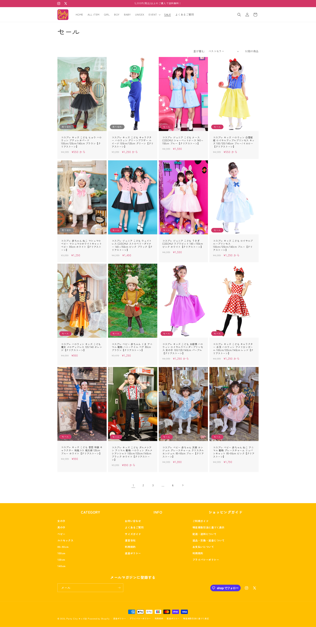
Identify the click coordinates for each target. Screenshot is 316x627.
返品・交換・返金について (209, 540)
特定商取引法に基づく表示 (209, 527)
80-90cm (62, 547)
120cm (61, 559)
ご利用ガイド (201, 521)
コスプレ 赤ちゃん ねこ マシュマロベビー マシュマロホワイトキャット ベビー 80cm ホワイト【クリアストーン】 (81, 245)
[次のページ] (183, 485)
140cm (61, 566)
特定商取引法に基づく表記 (196, 618)
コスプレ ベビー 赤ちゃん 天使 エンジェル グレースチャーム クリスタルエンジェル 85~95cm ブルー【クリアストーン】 (183, 452)
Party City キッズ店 (76, 618)
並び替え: (199, 51)
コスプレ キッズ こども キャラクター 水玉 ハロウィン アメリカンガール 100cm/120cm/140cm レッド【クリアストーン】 (233, 349)
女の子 (61, 521)
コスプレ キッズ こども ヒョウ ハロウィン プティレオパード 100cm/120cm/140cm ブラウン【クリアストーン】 (81, 142)
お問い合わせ (133, 521)
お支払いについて (203, 547)
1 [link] (133, 485)
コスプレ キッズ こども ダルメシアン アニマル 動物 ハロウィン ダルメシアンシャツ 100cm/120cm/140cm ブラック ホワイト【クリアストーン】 (132, 453)
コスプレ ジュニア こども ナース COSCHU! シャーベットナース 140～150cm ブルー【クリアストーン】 (182, 140)
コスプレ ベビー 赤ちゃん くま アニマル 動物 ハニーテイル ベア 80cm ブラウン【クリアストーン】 (132, 347)
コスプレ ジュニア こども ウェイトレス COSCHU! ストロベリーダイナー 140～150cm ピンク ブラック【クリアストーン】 (132, 245)
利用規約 (130, 547)
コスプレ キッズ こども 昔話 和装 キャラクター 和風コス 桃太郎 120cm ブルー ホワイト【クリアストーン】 (82, 450)
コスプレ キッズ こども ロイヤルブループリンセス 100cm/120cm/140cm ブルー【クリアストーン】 (233, 245)
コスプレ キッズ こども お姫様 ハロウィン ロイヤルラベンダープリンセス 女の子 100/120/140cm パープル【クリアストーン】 (182, 349)
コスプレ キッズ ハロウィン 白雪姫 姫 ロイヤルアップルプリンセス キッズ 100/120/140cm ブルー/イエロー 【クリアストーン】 (234, 142)
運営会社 (130, 540)
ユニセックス (65, 540)
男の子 (61, 527)
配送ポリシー (173, 618)
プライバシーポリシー (206, 559)
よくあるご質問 (134, 527)
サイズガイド (133, 534)
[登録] (119, 587)
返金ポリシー (133, 553)
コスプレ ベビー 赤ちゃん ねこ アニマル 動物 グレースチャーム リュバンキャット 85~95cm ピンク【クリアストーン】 (234, 452)
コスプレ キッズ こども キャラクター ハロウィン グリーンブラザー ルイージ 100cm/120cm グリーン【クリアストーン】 (133, 142)
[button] (154, 14)
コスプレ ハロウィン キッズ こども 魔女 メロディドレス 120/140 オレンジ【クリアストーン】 (81, 347)
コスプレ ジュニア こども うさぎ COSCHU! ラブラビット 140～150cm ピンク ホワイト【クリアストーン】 (182, 244)
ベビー (61, 534)
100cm (61, 553)
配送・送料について (205, 534)
